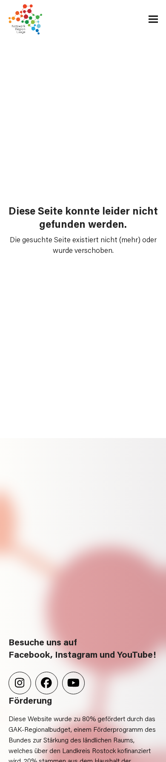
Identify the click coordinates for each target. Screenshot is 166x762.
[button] (153, 19)
